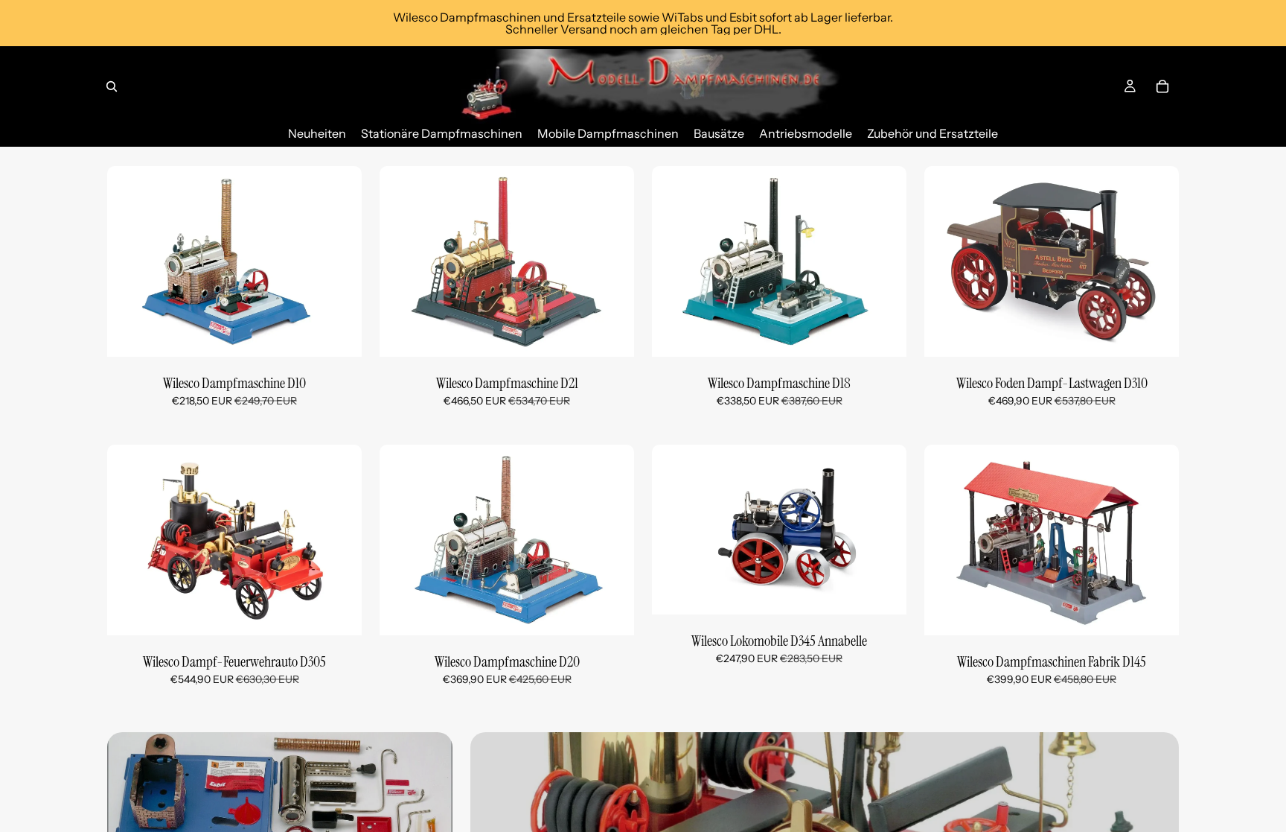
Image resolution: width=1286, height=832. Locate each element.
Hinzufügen (351, 333)
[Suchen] (111, 86)
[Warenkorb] (1162, 86)
